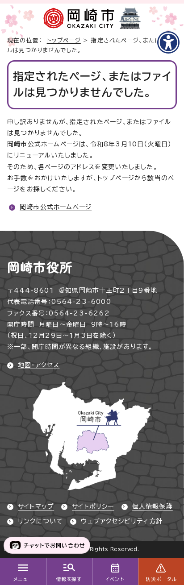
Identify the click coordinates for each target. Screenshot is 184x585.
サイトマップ (36, 506)
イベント (115, 579)
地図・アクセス (38, 365)
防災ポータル (161, 579)
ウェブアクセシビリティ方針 (122, 521)
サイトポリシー (93, 506)
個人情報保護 (152, 506)
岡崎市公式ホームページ (56, 207)
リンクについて (40, 521)
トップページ (64, 40)
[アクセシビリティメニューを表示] (168, 42)
